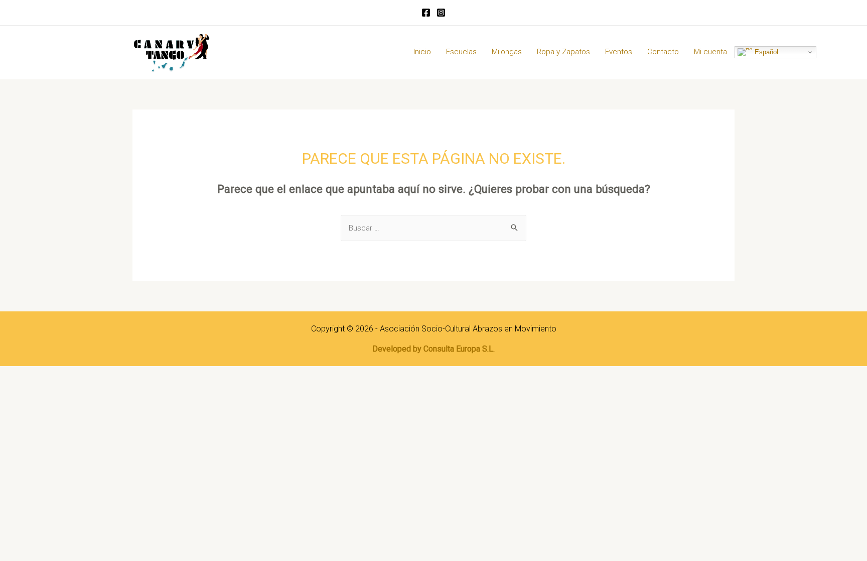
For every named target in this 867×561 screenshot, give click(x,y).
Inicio (422, 51)
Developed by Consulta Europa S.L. (433, 349)
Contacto (663, 51)
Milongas (507, 51)
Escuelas (461, 51)
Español (765, 52)
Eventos (618, 51)
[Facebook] (425, 12)
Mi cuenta (710, 51)
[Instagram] (441, 12)
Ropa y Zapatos (563, 51)
